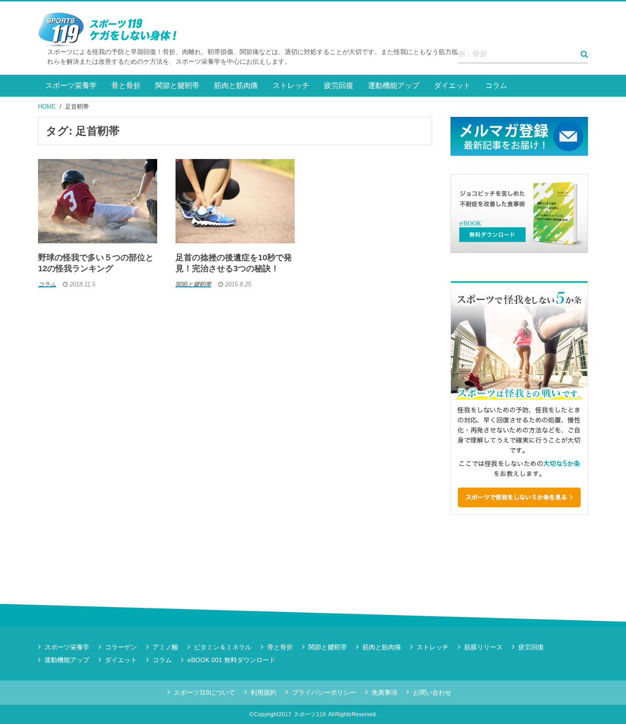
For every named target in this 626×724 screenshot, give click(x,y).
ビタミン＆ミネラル (223, 647)
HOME (47, 106)
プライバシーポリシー (324, 692)
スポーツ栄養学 (71, 85)
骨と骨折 (126, 85)
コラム (496, 85)
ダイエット (452, 85)
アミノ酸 (165, 647)
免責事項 (384, 692)
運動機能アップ (393, 85)
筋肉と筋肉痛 (236, 85)
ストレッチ (291, 85)
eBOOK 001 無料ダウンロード (231, 660)
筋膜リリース (483, 647)
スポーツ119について (204, 692)
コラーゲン (121, 647)
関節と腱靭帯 (177, 85)
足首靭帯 (77, 106)
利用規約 (263, 692)
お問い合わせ (432, 692)
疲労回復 (338, 85)
